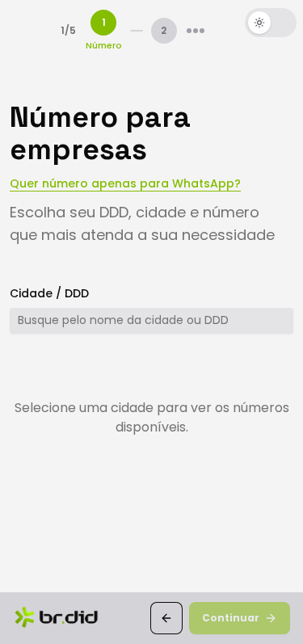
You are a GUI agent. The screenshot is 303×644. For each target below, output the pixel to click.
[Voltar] (166, 618)
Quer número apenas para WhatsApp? (125, 183)
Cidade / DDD (49, 293)
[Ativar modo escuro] (271, 22)
